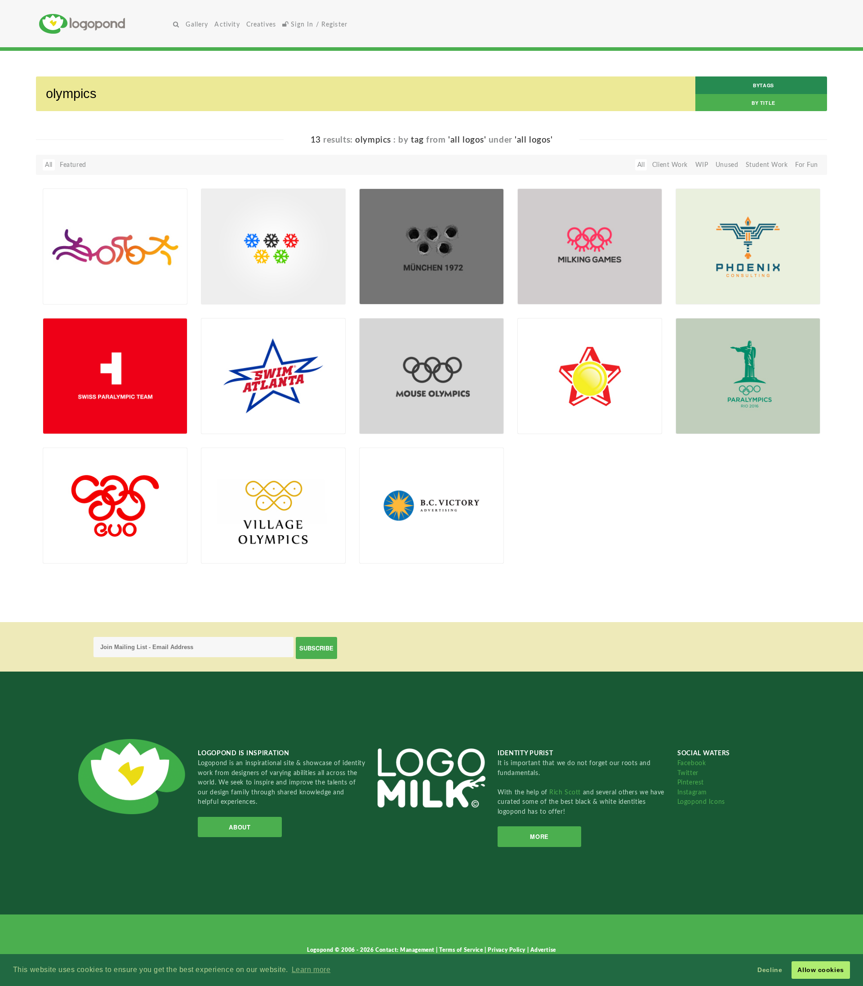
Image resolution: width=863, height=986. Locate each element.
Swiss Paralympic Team (82, 413)
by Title (763, 102)
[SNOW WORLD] (273, 246)
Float (159, 289)
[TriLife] (115, 246)
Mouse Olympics (389, 413)
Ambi (222, 553)
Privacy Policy (507, 950)
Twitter (687, 773)
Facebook (691, 763)
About (239, 827)
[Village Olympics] (273, 505)
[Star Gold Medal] (590, 375)
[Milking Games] (590, 246)
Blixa (64, 294)
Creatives (261, 24)
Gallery (197, 24)
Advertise (543, 950)
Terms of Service (462, 950)
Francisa (227, 294)
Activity (227, 24)
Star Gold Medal (546, 413)
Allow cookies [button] (820, 969)
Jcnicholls (229, 424)
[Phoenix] (748, 246)
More (539, 836)
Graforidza (388, 294)
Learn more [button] (311, 969)
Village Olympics (231, 543)
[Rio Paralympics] (748, 375)
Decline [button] (769, 969)
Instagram (692, 792)
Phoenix (693, 284)
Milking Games (544, 284)
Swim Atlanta (226, 413)
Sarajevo (60, 543)
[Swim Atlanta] (273, 375)
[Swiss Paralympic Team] (115, 375)
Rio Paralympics (705, 413)
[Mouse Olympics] (431, 375)
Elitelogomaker (711, 294)
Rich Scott (566, 792)
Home (104, 23)
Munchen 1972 (386, 284)
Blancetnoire (550, 424)
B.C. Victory (382, 543)
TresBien (385, 553)
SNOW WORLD (230, 284)
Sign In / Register (318, 24)
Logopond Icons (701, 801)
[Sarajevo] (115, 505)
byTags (763, 85)
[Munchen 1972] (431, 246)
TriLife (57, 284)
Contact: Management (405, 950)
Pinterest (690, 782)
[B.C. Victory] (431, 505)
